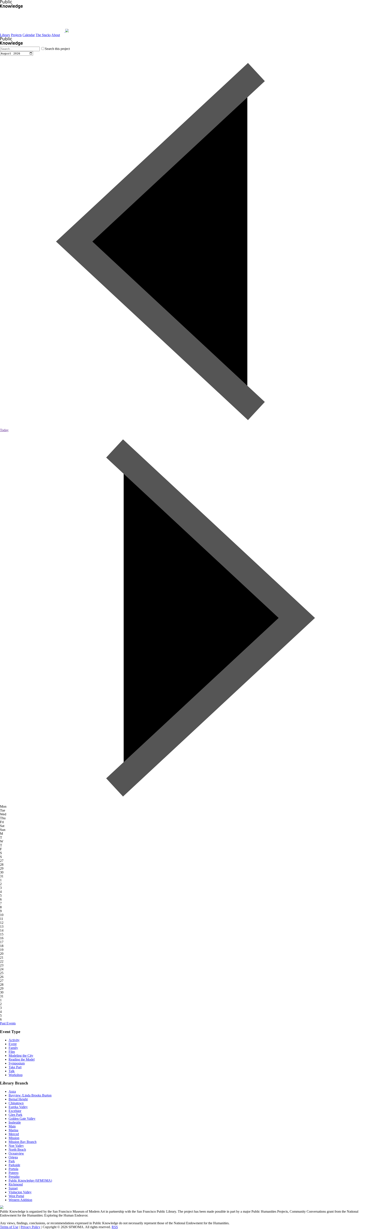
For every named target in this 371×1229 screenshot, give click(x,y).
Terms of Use (9, 1227)
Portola (13, 1169)
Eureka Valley (18, 1107)
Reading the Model (22, 1059)
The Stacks (43, 35)
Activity (14, 1040)
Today (4, 430)
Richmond (16, 1184)
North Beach (17, 1149)
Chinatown (16, 1103)
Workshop (16, 1075)
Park (12, 1161)
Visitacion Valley (20, 1192)
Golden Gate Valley (22, 1118)
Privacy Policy (30, 1227)
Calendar (29, 35)
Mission (14, 1138)
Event (13, 1044)
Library (5, 35)
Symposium (17, 1063)
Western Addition (20, 1200)
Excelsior (15, 1111)
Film (12, 1051)
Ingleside (15, 1122)
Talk (12, 1071)
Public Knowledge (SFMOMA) (30, 1180)
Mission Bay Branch (22, 1142)
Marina (13, 1130)
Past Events (8, 1023)
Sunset (13, 1188)
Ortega (13, 1157)
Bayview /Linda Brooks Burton (30, 1095)
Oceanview (16, 1153)
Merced (14, 1134)
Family (13, 1048)
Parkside (14, 1165)
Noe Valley (16, 1145)
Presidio (14, 1176)
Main (12, 1126)
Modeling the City (21, 1055)
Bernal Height (18, 1099)
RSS (115, 1227)
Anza (12, 1091)
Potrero (13, 1173)
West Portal (16, 1196)
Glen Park (15, 1115)
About (55, 35)
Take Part (15, 1067)
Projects (16, 35)
